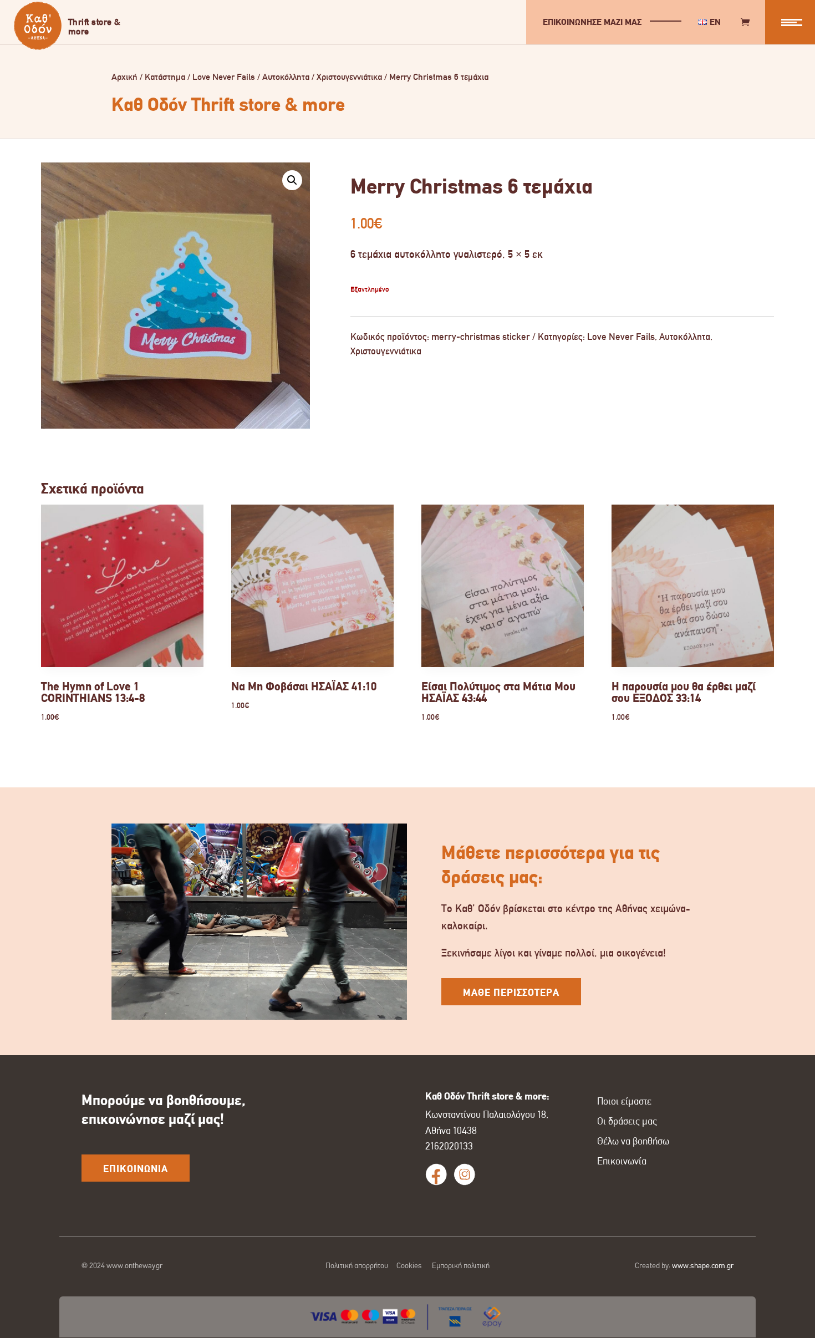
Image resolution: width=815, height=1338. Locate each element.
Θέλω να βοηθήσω (633, 1141)
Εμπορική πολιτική (461, 1265)
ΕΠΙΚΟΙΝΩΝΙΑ (135, 1169)
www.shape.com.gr (702, 1265)
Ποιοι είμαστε (624, 1101)
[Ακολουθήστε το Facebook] (436, 1174)
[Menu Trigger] (790, 22)
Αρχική (124, 77)
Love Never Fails (223, 77)
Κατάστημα (165, 77)
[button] (292, 180)
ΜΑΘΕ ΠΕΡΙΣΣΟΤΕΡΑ (511, 992)
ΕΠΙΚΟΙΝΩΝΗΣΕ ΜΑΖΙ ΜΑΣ (592, 22)
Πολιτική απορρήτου (356, 1265)
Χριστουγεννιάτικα (349, 77)
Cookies (409, 1265)
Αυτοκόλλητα (285, 77)
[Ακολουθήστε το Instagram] (465, 1174)
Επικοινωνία (621, 1161)
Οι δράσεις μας (627, 1121)
